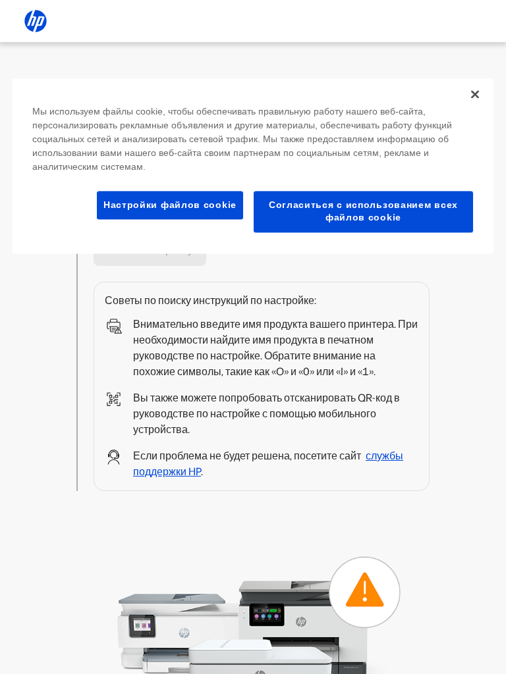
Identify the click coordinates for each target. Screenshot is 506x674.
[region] (253, 165)
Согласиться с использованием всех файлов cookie (363, 211)
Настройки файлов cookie (170, 204)
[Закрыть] (475, 94)
